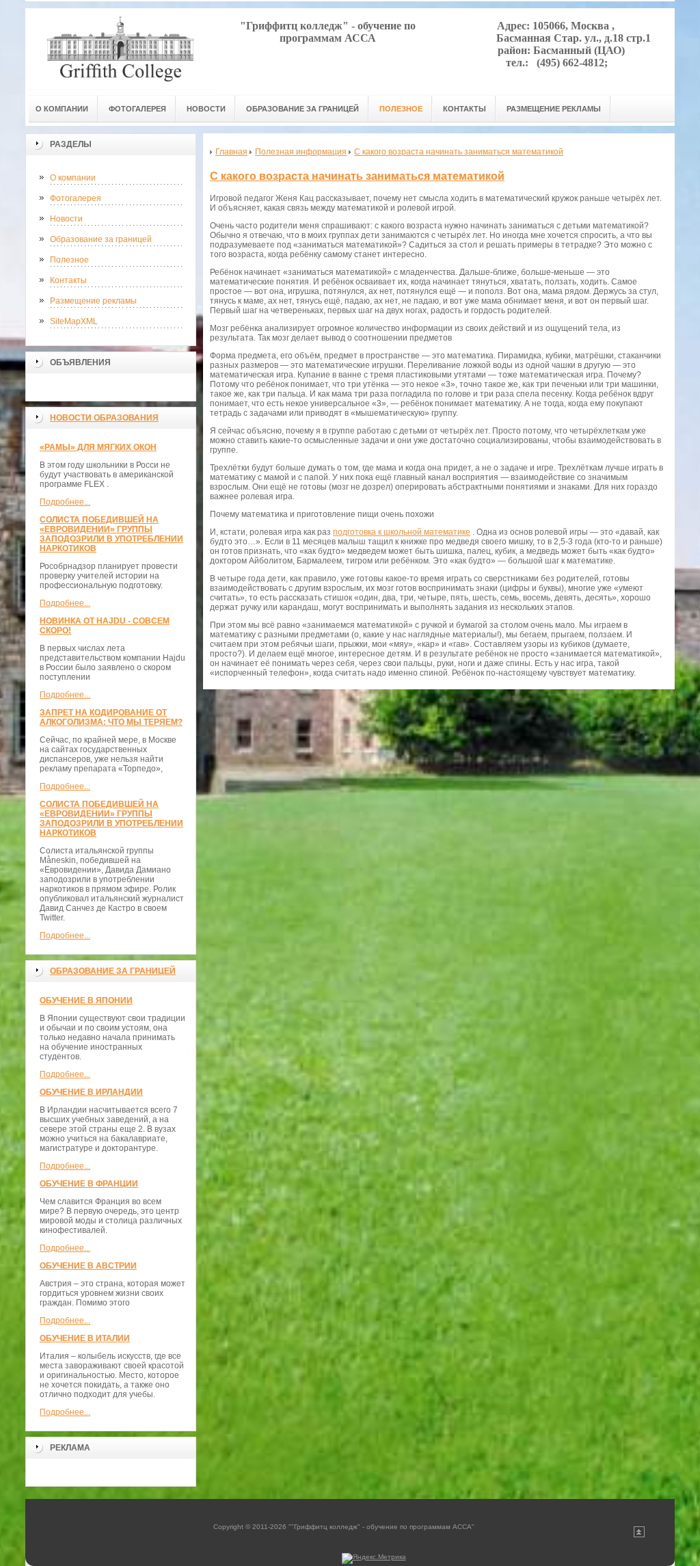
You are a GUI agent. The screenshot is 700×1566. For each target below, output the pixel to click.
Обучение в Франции (89, 1184)
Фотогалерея (75, 198)
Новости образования (104, 418)
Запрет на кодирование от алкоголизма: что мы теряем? (111, 717)
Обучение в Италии (85, 1338)
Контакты (68, 280)
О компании (73, 178)
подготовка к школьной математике (401, 532)
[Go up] (639, 1535)
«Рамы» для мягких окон (98, 447)
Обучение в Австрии (88, 1266)
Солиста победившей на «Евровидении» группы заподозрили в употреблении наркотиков (111, 534)
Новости (66, 219)
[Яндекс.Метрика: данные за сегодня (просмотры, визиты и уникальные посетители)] (374, 1558)
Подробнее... (65, 502)
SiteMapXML (74, 321)
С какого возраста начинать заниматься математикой (357, 176)
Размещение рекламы (93, 301)
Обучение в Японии (86, 1000)
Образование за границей (101, 239)
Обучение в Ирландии (91, 1092)
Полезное (69, 260)
